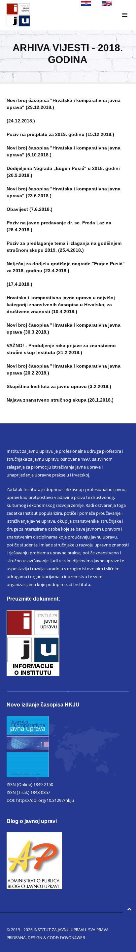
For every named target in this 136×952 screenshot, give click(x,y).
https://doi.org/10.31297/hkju (45, 800)
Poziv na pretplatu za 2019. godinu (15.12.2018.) (60, 134)
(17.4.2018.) (19, 284)
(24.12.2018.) (21, 120)
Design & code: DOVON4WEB (56, 937)
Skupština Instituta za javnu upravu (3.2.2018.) (59, 386)
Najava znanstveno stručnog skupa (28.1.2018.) (60, 400)
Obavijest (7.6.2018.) (29, 209)
